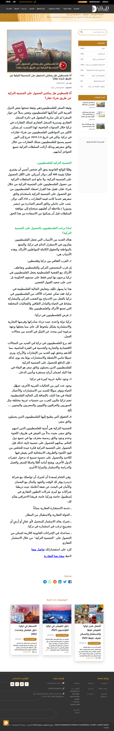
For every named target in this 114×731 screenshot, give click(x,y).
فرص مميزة (102, 689)
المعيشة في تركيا (73, 15)
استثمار (105, 2)
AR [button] (14, 2)
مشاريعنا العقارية (54, 556)
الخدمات (31, 9)
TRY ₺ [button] (8, 2)
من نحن (90, 689)
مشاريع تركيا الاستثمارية (96, 70)
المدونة (16, 9)
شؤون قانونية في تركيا (96, 87)
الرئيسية (76, 9)
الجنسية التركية (94, 2)
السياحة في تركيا (99, 59)
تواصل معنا (38, 549)
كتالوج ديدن (82, 2)
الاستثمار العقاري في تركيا (95, 65)
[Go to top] (6, 723)
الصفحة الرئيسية (97, 15)
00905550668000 (26, 2)
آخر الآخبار (101, 54)
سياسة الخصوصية (19, 725)
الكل (103, 49)
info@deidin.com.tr (54, 683)
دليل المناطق (41, 9)
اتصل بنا (9, 9)
